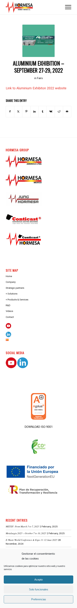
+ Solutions (11, 293)
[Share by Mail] (67, 111)
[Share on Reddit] (59, 111)
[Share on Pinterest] (26, 111)
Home (9, 276)
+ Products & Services (17, 299)
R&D (8, 305)
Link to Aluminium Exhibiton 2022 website (36, 88)
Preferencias (38, 599)
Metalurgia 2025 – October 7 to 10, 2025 (26, 533)
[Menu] (66, 7)
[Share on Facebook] (10, 111)
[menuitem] (66, 7)
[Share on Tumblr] (43, 111)
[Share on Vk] (51, 111)
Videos (9, 311)
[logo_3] (32, 7)
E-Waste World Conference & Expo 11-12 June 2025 (31, 540)
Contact (10, 317)
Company (11, 282)
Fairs (40, 78)
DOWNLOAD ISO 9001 (39, 427)
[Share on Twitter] (18, 111)
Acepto (38, 579)
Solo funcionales (38, 589)
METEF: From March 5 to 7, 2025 (22, 526)
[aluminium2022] (38, 41)
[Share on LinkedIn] (34, 111)
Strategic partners (15, 288)
